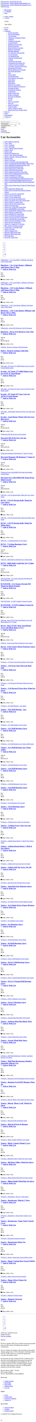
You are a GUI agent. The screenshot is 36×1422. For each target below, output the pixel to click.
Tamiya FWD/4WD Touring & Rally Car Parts (18, 210)
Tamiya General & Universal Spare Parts (16, 162)
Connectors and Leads (14, 61)
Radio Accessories (13, 95)
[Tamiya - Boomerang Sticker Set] (13, 1238)
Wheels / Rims (8, 150)
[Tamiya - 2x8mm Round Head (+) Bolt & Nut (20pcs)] (18, 842)
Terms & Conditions (10, 1398)
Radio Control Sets (13, 93)
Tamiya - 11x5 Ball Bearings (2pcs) (14, 728)
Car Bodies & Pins (13, 56)
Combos (10, 59)
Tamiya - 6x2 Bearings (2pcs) (12, 924)
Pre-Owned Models (14, 34)
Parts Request (8, 115)
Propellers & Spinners (14, 90)
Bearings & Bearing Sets (11, 153)
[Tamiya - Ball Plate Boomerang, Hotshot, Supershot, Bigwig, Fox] (18, 1057)
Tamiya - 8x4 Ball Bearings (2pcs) (13, 943)
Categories (7, 31)
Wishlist (8, 11)
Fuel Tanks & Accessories (15, 78)
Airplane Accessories (14, 41)
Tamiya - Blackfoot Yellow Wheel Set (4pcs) (17, 1162)
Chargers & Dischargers (15, 58)
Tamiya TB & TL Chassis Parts (13, 202)
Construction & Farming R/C (16, 63)
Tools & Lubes (12, 107)
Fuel (9, 73)
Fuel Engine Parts (13, 76)
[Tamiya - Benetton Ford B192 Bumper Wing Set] (17, 1078)
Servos (10, 100)
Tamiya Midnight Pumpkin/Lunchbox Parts (17, 165)
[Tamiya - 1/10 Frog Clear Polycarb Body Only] (17, 662)
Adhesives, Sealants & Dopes (16, 38)
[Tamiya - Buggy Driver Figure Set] (13, 1276)
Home (6, 29)
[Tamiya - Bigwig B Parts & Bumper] (14, 1120)
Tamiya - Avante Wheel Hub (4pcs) (14, 1040)
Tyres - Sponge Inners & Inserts (13, 148)
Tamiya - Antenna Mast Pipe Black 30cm (16, 1021)
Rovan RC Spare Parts (11, 237)
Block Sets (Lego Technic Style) (17, 110)
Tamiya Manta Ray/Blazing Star (13, 189)
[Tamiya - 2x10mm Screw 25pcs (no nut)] (15, 822)
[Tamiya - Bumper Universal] (11, 1295)
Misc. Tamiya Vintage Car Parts (13, 226)
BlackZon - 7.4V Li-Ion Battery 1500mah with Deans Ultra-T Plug (16, 289)
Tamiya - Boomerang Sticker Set (13, 1242)
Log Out (6, 1388)
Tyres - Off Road (9, 147)
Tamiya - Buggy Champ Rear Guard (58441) (18, 1261)
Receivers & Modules (14, 96)
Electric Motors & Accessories (17, 70)
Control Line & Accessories (16, 64)
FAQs (6, 113)
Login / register (8, 16)
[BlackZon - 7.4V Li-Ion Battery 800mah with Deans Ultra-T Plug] (18, 307)
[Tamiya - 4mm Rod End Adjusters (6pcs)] (15, 883)
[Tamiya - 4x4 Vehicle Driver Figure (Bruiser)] (16, 902)
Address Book (8, 1386)
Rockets (10, 98)
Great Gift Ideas (9, 1407)
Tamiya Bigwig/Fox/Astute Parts (14, 168)
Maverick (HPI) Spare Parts (12, 232)
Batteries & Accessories (15, 44)
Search (3, 127)
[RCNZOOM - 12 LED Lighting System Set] (16, 601)
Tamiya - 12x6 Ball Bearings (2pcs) (14, 769)
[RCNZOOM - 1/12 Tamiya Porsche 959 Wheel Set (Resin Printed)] (18, 580)
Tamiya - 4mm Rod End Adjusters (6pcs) (16, 886)
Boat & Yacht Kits (13, 46)
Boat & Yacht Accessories (15, 48)
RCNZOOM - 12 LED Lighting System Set (17, 605)
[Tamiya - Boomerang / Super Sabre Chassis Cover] (18, 1217)
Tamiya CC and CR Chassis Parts (14, 194)
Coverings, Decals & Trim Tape (17, 66)
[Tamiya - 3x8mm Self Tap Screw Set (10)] (15, 864)
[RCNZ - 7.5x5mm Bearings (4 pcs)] (14, 540)
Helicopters (11, 81)
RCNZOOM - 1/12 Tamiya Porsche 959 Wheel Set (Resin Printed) (16, 585)
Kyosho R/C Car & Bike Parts (13, 227)
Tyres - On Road (9, 145)
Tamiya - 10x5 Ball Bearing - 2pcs (13, 710)
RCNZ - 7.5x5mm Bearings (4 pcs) (14, 544)
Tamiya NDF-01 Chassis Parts (13, 212)
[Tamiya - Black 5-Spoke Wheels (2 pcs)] (15, 1140)
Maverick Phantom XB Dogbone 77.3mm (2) (18, 457)
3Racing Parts (8, 158)
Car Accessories (12, 54)
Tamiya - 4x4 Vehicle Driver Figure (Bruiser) (17, 905)
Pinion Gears (8, 152)
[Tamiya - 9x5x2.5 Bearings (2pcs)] (13, 999)
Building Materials (13, 51)
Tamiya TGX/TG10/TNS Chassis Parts (15, 217)
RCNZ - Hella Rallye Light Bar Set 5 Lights (17, 563)
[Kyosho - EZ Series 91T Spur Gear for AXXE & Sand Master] (18, 390)
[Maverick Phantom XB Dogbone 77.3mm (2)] (17, 453)
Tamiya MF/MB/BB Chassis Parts (14, 209)
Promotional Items (13, 88)
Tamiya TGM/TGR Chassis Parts (14, 215)
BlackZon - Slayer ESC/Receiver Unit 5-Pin (17, 332)
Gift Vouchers (12, 36)
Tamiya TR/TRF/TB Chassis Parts (14, 219)
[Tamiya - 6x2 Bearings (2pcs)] (12, 921)
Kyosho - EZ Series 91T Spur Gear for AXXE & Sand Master (15, 395)
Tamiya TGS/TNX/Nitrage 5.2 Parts (15, 220)
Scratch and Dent (13, 33)
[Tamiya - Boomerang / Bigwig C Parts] (15, 1197)
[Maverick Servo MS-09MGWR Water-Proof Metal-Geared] (18, 474)
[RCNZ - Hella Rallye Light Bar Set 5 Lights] (16, 559)
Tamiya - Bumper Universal (11, 1299)
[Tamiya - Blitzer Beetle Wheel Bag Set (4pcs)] (17, 1178)
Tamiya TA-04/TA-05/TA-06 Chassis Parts (17, 200)
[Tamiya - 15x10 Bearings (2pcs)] (13, 803)
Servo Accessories (13, 101)
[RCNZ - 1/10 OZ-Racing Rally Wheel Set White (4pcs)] (18, 519)
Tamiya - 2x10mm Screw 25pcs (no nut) (16, 826)
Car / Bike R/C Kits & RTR (16, 53)
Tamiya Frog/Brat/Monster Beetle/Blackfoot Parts (18, 178)
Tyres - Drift (8, 143)
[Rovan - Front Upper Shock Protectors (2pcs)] (17, 643)
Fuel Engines (12, 75)
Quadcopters (12, 91)
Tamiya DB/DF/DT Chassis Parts (14, 214)
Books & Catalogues (14, 49)
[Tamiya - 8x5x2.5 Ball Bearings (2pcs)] (15, 959)
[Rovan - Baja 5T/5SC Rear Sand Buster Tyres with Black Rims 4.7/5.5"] (18, 622)
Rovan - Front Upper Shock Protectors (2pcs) (18, 647)
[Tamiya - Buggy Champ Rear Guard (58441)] (16, 1257)
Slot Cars (10, 103)
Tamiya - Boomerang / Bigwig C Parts (15, 1200)
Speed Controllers (13, 105)
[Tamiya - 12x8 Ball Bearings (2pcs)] (14, 784)
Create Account (8, 1381)
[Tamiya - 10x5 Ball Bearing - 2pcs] (13, 706)
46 (5, 254)
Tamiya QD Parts (9, 229)
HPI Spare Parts (9, 236)
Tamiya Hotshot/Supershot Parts (13, 167)
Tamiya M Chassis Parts (11, 205)
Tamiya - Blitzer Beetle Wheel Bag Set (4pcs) (17, 1181)
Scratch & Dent (8, 1411)
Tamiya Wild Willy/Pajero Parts (13, 170)
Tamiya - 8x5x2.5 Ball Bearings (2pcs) (15, 962)
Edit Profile (7, 1383)
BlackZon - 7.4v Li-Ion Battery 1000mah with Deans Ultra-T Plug (16, 266)
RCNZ (6, 27)
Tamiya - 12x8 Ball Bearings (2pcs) (14, 788)
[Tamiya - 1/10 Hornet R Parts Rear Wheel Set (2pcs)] (18, 685)
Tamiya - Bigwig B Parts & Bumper (14, 1124)
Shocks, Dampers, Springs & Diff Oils (15, 157)
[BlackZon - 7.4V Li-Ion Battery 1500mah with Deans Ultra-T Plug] (18, 284)
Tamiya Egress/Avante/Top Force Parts (15, 172)
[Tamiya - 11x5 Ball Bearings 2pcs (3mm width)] (17, 744)
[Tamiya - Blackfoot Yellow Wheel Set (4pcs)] (16, 1158)
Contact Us (7, 117)
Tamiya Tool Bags (9, 160)
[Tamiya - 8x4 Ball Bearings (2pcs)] (13, 940)
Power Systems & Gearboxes (16, 86)
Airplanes (11, 39)
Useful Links (8, 1397)
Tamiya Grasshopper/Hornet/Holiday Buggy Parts (19, 163)
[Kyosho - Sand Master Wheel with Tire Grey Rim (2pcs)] (18, 413)
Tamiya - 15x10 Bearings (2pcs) (13, 807)
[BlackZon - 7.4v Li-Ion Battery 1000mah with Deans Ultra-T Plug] (18, 261)
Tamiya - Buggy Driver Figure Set (13, 1280)
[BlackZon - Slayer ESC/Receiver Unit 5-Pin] (16, 328)
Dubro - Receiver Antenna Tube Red (14, 351)
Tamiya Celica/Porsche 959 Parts (14, 177)
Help (5, 13)
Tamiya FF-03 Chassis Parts (12, 222)
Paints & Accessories (14, 85)
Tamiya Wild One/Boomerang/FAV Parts (16, 173)
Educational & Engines (15, 68)
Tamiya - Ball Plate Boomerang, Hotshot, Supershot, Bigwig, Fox (16, 1062)
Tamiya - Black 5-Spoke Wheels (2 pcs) (15, 1143)
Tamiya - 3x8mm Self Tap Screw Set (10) (16, 867)
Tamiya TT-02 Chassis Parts (12, 197)
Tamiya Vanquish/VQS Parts (12, 175)
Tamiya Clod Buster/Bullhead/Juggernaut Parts (18, 180)
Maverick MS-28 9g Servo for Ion (13, 438)
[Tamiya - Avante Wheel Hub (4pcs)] (14, 1037)
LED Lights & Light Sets (11, 141)
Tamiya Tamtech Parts (10, 231)
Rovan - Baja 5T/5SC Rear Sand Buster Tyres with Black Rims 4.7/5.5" (16, 627)
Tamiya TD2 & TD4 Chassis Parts (14, 204)
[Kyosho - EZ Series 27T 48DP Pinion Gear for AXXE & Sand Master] (18, 368)
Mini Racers (11, 83)
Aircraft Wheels (12, 43)
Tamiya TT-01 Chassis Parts (12, 195)
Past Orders (7, 1384)
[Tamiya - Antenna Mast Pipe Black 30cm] (15, 1018)
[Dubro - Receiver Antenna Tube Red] (14, 347)
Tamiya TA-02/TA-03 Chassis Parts (14, 199)
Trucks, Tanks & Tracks (15, 108)
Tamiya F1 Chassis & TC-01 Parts (14, 224)
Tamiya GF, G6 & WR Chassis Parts (15, 207)
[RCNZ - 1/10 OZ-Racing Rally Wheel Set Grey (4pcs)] (18, 497)
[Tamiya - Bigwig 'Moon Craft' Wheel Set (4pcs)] (17, 1099)
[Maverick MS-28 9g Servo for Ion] (13, 434)
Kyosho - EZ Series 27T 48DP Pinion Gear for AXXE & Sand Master (17, 372)
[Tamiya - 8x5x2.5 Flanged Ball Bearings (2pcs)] (17, 978)
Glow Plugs (11, 80)
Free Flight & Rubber (14, 71)
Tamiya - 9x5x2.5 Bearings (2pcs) (13, 1002)
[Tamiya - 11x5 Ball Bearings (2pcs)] (14, 725)
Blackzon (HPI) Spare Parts (12, 234)
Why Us (6, 112)
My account (7, 10)
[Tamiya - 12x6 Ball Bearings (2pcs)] (14, 765)
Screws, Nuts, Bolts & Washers (13, 155)
